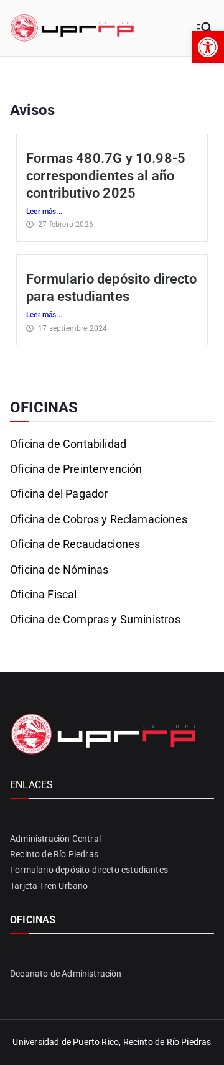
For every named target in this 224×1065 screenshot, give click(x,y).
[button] (208, 47)
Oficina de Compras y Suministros (95, 619)
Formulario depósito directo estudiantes (89, 870)
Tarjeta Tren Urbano (49, 886)
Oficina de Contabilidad (68, 443)
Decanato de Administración (66, 974)
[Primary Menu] (204, 28)
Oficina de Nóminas (59, 569)
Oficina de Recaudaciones (75, 544)
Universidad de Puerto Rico (65, 1042)
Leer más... (44, 211)
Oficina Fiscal (43, 594)
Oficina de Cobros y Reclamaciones (98, 519)
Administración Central (55, 839)
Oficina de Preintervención (76, 468)
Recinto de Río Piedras (54, 854)
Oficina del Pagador (59, 493)
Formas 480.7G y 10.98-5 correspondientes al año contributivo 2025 (105, 176)
